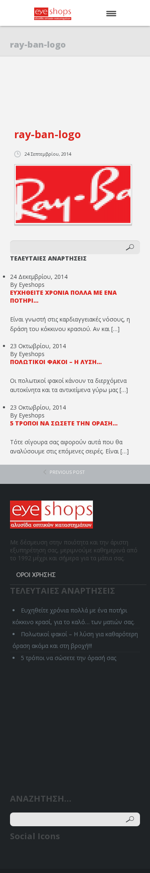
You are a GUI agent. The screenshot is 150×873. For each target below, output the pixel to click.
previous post (67, 472)
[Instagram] (65, 857)
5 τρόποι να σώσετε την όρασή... (64, 423)
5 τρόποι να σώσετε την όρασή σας (68, 658)
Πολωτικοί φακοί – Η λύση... (56, 362)
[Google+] (49, 857)
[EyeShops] (65, 14)
